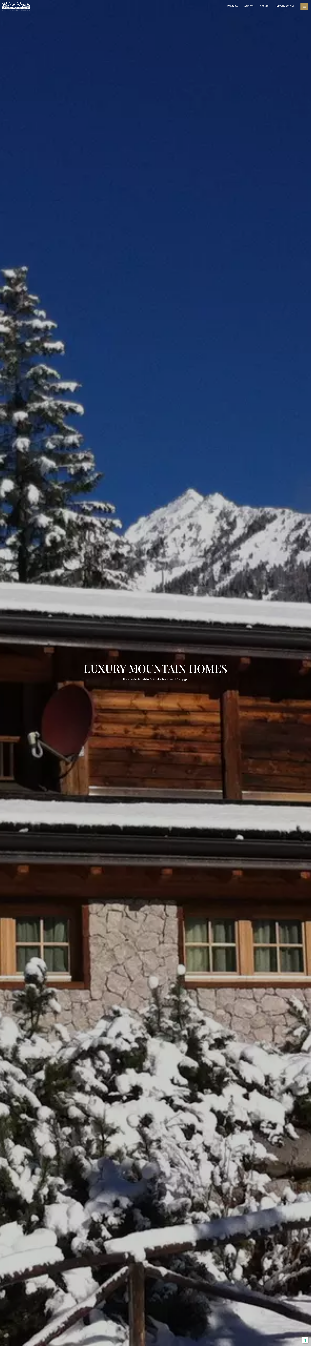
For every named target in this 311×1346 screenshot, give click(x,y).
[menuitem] (232, 6)
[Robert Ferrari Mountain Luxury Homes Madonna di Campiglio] (16, 6)
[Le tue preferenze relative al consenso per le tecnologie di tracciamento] (305, 1340)
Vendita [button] (232, 6)
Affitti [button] (248, 6)
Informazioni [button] (285, 6)
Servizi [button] (264, 6)
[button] (304, 6)
